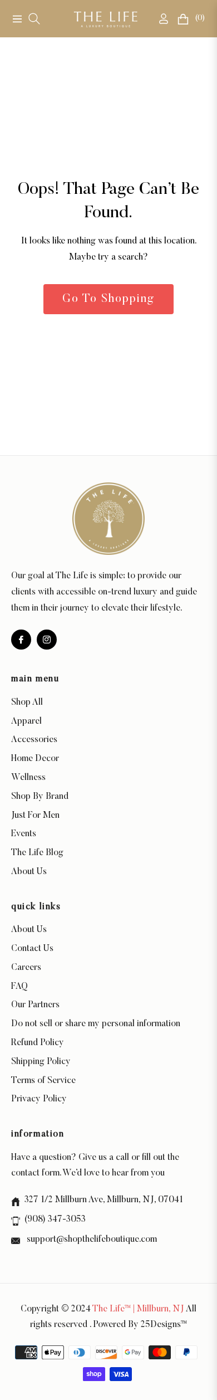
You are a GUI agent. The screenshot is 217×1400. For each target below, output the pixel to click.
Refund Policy (37, 1042)
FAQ (19, 986)
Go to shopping (108, 299)
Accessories (34, 739)
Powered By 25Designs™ (140, 1324)
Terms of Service (43, 1080)
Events (23, 834)
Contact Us (32, 948)
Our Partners (35, 1005)
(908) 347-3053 (55, 1219)
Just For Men (35, 815)
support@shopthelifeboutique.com (90, 1239)
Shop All (27, 702)
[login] (159, 18)
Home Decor (35, 758)
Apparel (26, 721)
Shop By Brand (39, 796)
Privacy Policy (39, 1099)
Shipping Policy (41, 1061)
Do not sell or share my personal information (95, 1023)
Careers (26, 967)
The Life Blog (37, 852)
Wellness (28, 777)
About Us (29, 871)
